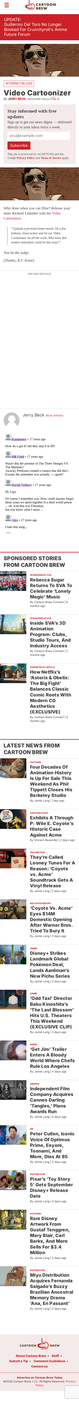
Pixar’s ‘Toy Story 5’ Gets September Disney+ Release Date (51, 1187)
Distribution (37, 1270)
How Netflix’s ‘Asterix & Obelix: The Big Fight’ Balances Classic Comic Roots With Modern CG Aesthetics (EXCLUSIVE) (50, 691)
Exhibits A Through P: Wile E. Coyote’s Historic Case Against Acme (52, 826)
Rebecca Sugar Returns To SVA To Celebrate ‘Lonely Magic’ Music (51, 588)
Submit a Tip (18, 1361)
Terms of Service (51, 158)
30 (58, 99)
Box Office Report (40, 903)
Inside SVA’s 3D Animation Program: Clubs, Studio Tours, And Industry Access (50, 634)
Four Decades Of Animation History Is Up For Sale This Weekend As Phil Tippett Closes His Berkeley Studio (51, 781)
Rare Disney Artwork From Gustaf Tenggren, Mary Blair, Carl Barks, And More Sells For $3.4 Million (50, 1235)
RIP (31, 1129)
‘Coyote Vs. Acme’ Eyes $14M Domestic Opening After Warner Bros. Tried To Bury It (51, 919)
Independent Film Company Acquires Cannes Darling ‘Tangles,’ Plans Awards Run (51, 1100)
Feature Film (37, 852)
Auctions (35, 762)
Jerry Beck (17, 98)
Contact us (39, 1366)
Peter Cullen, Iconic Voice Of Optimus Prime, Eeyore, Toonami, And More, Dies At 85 (52, 1145)
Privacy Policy (25, 158)
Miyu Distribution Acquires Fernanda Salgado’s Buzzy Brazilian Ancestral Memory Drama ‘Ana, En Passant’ (51, 1289)
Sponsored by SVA (40, 575)
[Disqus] (39, 482)
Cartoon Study (39, 813)
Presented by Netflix (42, 667)
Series (33, 1044)
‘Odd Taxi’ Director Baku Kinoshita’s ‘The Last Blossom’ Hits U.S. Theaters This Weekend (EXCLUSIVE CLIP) (52, 1012)
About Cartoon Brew (31, 1356)
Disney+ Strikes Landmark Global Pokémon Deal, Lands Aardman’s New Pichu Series (50, 964)
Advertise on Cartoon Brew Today (39, 1377)
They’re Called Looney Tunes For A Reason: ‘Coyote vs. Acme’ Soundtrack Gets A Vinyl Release (52, 871)
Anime (33, 948)
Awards (34, 1084)
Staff (55, 1356)
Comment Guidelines (49, 1361)
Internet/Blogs (18, 83)
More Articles (54, 415)
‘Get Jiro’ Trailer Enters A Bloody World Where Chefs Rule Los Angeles (52, 1057)
